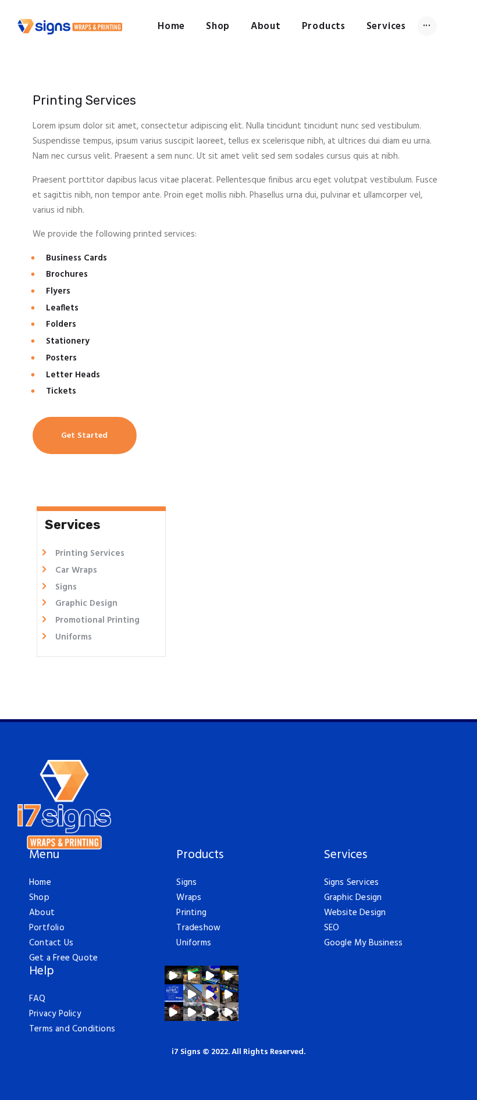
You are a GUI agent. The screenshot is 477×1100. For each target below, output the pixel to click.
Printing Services (89, 553)
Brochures (67, 274)
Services (345, 855)
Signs (66, 587)
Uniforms (73, 637)
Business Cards (76, 258)
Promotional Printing (97, 620)
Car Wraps (76, 570)
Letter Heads (73, 375)
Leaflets (62, 308)
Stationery (68, 341)
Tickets (61, 391)
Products (199, 855)
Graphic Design (86, 603)
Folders (61, 324)
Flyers (58, 291)
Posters (61, 358)
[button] (174, 975)
